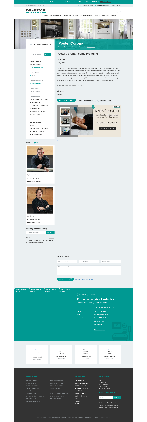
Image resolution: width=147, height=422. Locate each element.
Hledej (47, 54)
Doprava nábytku (80, 393)
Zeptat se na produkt (66, 100)
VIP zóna (97, 15)
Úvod (59, 47)
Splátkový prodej (81, 396)
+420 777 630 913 (116, 5)
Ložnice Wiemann (35, 72)
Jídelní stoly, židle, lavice (39, 99)
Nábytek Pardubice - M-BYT (34, 5)
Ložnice (33, 75)
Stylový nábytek (35, 64)
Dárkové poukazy (36, 134)
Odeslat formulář (65, 279)
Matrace (33, 94)
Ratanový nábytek (36, 114)
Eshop (77, 403)
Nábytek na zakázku (37, 131)
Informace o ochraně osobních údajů (84, 279)
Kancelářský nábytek (37, 111)
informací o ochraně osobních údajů (107, 405)
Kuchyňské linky (35, 108)
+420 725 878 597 (34, 220)
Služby (75, 15)
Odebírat (50, 232)
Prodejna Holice (80, 386)
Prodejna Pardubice (81, 383)
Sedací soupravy (35, 61)
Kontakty (105, 15)
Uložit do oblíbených (86, 100)
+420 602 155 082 (34, 178)
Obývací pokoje (35, 59)
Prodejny (67, 15)
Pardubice (82, 294)
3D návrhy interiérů (81, 388)
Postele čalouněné (36, 83)
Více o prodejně (99, 330)
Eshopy (113, 15)
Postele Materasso (35, 86)
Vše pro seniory (35, 122)
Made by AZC (88, 417)
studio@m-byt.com (34, 222)
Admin (96, 417)
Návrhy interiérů (86, 15)
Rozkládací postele (36, 70)
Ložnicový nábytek (36, 67)
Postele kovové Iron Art (37, 80)
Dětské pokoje (35, 102)
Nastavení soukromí (106, 417)
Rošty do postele (35, 96)
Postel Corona (91, 47)
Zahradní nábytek (36, 120)
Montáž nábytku (80, 391)
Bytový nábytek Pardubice (75, 417)
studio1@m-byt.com (35, 181)
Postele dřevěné (35, 78)
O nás (46, 15)
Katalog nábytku (56, 15)
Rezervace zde (105, 2)
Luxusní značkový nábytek (39, 105)
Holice (92, 294)
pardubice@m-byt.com (102, 5)
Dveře (32, 125)
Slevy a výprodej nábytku (39, 128)
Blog (76, 398)
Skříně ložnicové (35, 91)
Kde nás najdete (105, 100)
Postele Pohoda (35, 88)
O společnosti (79, 380)
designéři (34, 143)
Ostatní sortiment (36, 117)
